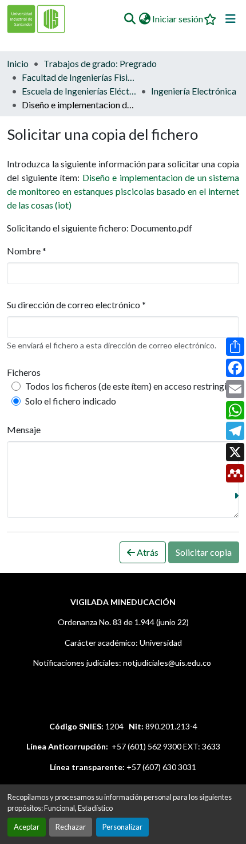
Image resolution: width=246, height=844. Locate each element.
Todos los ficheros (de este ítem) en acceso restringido (131, 385)
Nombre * (26, 250)
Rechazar (70, 826)
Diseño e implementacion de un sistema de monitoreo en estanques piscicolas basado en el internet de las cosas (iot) (123, 191)
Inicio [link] (18, 63)
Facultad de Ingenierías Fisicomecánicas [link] (79, 77)
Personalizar (122, 826)
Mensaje (24, 429)
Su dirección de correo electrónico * (76, 304)
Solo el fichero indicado (70, 400)
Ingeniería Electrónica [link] (193, 90)
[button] (129, 19)
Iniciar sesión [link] (177, 18)
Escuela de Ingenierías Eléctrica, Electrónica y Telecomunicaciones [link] (79, 90)
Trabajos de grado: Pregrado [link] (100, 63)
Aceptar (26, 826)
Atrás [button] (146, 552)
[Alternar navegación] (230, 19)
